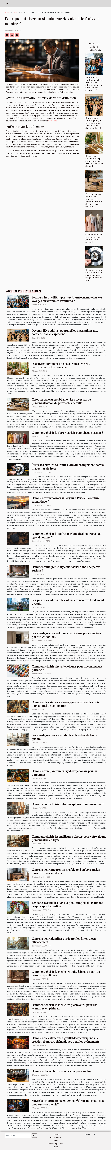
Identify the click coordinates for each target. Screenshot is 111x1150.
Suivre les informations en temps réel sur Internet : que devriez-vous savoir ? (68, 1102)
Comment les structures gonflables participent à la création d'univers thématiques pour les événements (66, 1039)
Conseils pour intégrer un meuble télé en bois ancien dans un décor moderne (66, 871)
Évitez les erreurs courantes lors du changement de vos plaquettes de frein (94, 274)
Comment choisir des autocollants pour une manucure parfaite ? (67, 668)
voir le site (52, 121)
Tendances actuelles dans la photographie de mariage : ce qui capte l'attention (67, 904)
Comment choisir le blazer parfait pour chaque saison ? (93, 238)
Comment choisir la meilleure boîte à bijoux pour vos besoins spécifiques (66, 973)
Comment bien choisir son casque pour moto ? (61, 1071)
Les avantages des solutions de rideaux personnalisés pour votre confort (66, 635)
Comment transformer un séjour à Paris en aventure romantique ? (66, 499)
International (55, 1137)
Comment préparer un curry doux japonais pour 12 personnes (64, 772)
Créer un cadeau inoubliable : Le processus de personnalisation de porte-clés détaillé (93, 200)
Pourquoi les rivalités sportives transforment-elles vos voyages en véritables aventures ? (94, 83)
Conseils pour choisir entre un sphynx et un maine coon (68, 804)
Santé (55, 1140)
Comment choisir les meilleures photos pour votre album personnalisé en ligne (69, 838)
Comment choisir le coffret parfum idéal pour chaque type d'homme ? (66, 535)
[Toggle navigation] (7, 3)
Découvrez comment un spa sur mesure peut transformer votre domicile (94, 160)
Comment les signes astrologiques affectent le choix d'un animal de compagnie (65, 703)
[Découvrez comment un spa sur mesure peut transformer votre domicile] (94, 142)
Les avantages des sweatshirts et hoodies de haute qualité (64, 737)
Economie (55, 1134)
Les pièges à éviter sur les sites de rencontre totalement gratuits (68, 601)
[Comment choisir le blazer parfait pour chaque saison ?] (94, 221)
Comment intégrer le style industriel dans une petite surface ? (66, 568)
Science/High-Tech (55, 1143)
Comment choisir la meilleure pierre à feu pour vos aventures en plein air (64, 1006)
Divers (15, 12)
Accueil (7, 12)
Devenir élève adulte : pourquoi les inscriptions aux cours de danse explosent (93, 122)
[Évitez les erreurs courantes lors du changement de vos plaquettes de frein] (94, 256)
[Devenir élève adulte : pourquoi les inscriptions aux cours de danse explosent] (94, 104)
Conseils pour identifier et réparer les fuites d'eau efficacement (64, 940)
